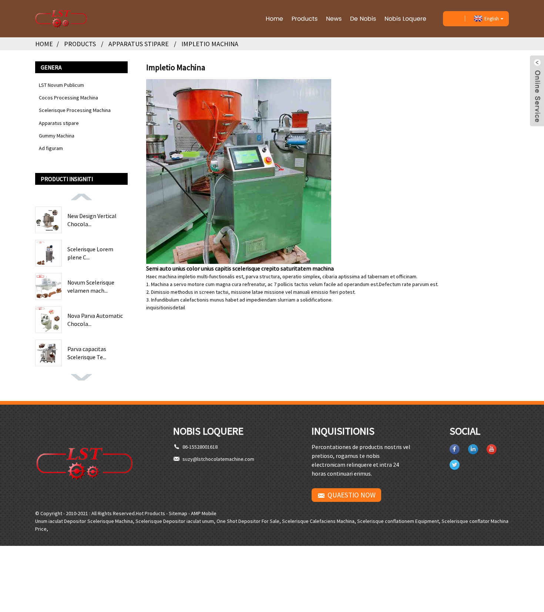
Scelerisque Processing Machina (75, 110)
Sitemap (178, 513)
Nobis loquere (405, 18)
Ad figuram (51, 148)
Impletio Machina (209, 44)
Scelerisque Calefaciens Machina (318, 521)
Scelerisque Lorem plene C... (90, 253)
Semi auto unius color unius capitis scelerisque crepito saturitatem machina (240, 268)
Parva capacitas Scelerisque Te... (86, 353)
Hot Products (150, 513)
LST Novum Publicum (61, 85)
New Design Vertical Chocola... (92, 220)
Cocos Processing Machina (68, 97)
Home (274, 18)
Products (305, 18)
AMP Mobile (203, 513)
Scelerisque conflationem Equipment (398, 521)
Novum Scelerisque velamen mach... (90, 286)
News (334, 18)
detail (178, 307)
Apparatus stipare (138, 44)
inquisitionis (159, 307)
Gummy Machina (56, 135)
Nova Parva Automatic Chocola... (95, 319)
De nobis (363, 18)
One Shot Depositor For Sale (247, 521)
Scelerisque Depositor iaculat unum (174, 521)
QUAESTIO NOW (352, 494)
